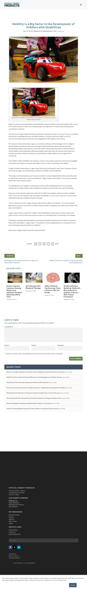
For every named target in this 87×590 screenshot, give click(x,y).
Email (34, 345)
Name (7, 345)
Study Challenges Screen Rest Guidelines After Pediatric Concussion (28, 403)
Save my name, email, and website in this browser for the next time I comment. (35, 354)
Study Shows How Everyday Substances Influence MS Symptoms (27, 382)
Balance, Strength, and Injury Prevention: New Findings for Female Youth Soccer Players (35, 372)
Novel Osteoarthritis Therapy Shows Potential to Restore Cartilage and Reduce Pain (33, 398)
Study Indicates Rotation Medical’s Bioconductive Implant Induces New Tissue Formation (72, 291)
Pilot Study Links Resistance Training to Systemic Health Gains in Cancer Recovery (33, 393)
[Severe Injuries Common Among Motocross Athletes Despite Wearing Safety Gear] (14, 278)
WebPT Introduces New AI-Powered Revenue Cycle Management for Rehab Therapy (34, 377)
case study (54, 196)
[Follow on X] (14, 547)
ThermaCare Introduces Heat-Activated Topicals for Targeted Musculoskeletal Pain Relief (35, 388)
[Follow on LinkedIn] (19, 547)
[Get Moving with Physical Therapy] (34, 278)
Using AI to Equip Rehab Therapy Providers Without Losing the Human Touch (31, 408)
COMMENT (8, 327)
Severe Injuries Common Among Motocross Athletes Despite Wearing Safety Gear (14, 291)
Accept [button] (73, 585)
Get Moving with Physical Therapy (33, 287)
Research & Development (43, 31)
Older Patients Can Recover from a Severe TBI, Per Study (53, 289)
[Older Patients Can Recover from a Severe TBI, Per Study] (53, 278)
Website (61, 345)
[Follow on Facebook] (10, 547)
